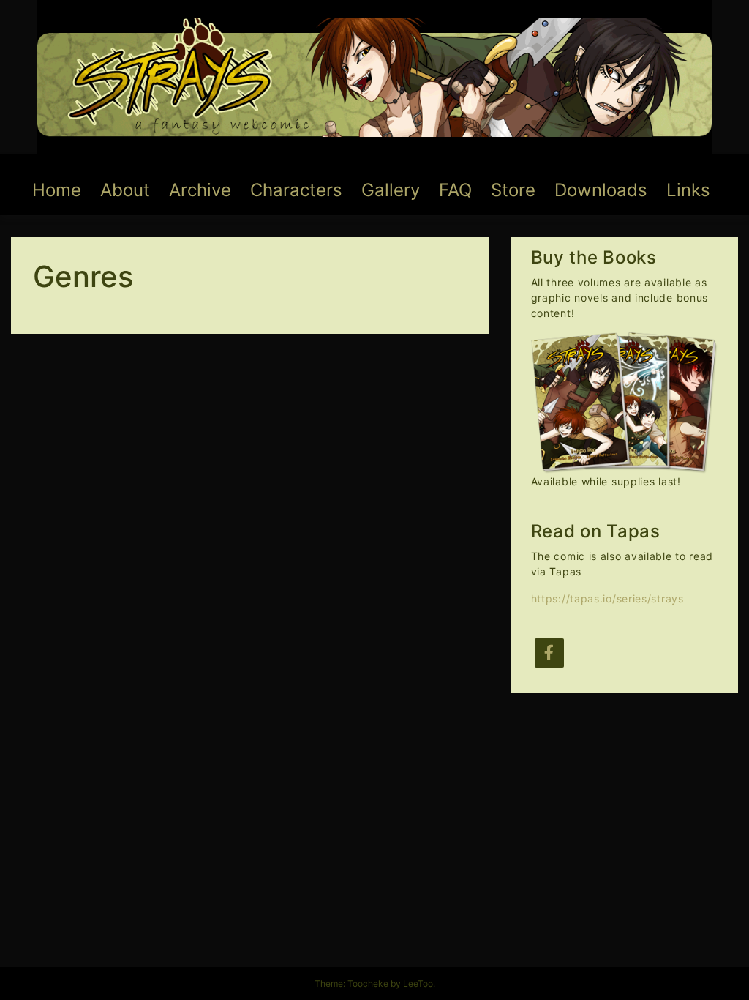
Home (56, 190)
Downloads (600, 190)
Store (513, 190)
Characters (296, 190)
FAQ (455, 190)
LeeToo (418, 983)
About (125, 190)
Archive (200, 190)
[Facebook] (549, 652)
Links (688, 190)
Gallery (390, 190)
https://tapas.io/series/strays (607, 598)
